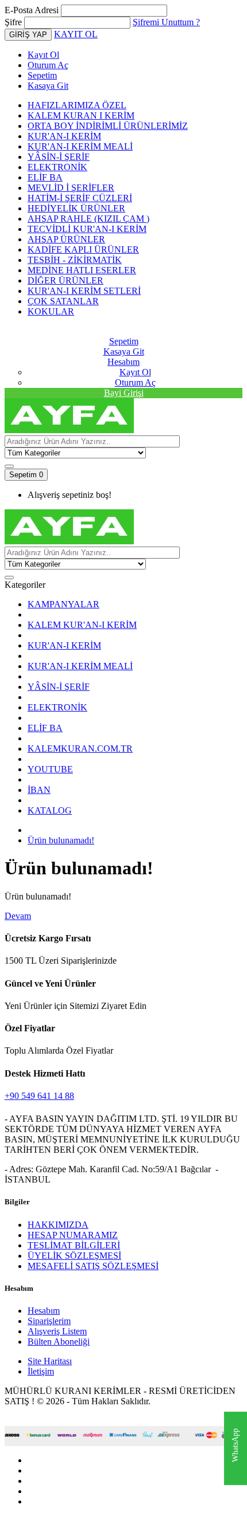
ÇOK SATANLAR (63, 301)
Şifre (13, 22)
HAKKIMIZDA (58, 1225)
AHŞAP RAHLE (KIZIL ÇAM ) (88, 218)
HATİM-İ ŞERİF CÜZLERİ (80, 198)
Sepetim (42, 75)
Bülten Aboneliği (59, 1341)
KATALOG (50, 810)
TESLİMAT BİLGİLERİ (74, 1245)
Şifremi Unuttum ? (166, 22)
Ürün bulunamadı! (61, 840)
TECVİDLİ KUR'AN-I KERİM (87, 229)
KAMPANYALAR (63, 604)
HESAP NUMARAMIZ (73, 1235)
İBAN (39, 790)
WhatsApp (235, 1446)
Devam (18, 916)
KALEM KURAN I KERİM (81, 115)
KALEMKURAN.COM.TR (80, 748)
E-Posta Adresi (32, 10)
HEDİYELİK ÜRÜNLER (76, 208)
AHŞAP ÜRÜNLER (66, 239)
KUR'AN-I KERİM (64, 136)
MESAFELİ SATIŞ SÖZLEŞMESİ (93, 1266)
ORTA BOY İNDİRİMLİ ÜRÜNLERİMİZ (108, 126)
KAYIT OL (76, 34)
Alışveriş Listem (57, 1331)
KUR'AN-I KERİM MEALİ (80, 146)
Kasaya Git (48, 86)
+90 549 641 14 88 (39, 1096)
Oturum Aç (48, 65)
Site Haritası (50, 1361)
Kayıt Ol (43, 55)
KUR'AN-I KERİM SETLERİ (84, 291)
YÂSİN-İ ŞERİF (59, 157)
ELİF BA (45, 177)
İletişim (41, 1371)
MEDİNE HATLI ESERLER (82, 270)
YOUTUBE (50, 769)
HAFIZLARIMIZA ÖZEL (77, 105)
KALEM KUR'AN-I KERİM (82, 625)
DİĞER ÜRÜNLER (65, 280)
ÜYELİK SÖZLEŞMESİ (74, 1255)
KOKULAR (51, 311)
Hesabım (44, 1310)
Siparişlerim (49, 1321)
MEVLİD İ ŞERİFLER (71, 188)
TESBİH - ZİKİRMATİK (75, 260)
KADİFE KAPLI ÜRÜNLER (83, 249)
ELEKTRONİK (57, 167)
